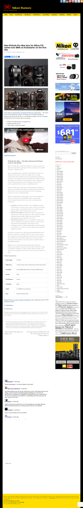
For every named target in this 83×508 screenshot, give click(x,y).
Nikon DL (59, 235)
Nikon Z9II (59, 277)
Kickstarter (28, 312)
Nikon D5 (59, 191)
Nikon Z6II (59, 264)
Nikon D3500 (60, 181)
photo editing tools (59, 321)
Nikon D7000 (60, 212)
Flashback (59, 168)
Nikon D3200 (60, 176)
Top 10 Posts (60, 287)
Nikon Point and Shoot (62, 248)
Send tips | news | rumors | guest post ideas (64, 161)
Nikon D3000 (60, 171)
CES (70, 301)
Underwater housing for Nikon (70, 330)
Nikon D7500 (60, 218)
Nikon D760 (59, 220)
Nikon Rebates (67, 315)
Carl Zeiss (67, 301)
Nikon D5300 (60, 199)
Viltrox (61, 332)
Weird (58, 290)
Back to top (8, 463)
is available (44, 116)
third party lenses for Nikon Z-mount (12, 313)
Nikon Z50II (59, 259)
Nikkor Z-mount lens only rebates (64, 310)
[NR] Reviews (60, 292)
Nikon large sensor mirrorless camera (67, 313)
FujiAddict (62, 14)
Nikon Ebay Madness (61, 236)
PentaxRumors (37, 14)
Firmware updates (66, 306)
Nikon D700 (59, 210)
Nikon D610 (59, 209)
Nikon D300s (60, 173)
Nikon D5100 (60, 196)
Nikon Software (60, 249)
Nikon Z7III (59, 272)
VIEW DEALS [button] (61, 362)
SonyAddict (54, 14)
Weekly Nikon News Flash (62, 288)
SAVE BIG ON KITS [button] (73, 362)
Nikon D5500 (60, 200)
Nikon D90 (59, 230)
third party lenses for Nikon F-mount (40, 312)
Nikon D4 (59, 186)
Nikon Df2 (59, 233)
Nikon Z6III (59, 266)
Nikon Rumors (21, 7)
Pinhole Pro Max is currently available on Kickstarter (17, 300)
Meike (74, 309)
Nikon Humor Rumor (61, 239)
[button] (67, 352)
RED (58, 285)
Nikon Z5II (59, 261)
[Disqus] (26, 399)
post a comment (7, 315)
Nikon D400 (59, 187)
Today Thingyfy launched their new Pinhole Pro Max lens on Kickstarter (22, 112)
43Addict (69, 14)
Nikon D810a (60, 226)
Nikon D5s (59, 204)
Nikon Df (59, 231)
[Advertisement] (26, 31)
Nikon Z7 (59, 267)
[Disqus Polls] (26, 358)
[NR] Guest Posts (69, 333)
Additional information (10, 155)
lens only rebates (67, 309)
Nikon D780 (59, 222)
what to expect (71, 332)
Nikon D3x (59, 184)
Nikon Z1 (59, 251)
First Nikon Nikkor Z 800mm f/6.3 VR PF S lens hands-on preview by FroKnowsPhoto (38, 333)
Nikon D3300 (60, 178)
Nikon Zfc (59, 280)
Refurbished (72, 321)
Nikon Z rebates (60, 320)
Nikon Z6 (59, 262)
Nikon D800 (59, 223)
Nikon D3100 (60, 174)
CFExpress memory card (61, 303)
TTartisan (62, 330)
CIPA (70, 305)
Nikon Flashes (60, 238)
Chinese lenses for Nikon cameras (66, 304)
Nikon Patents (60, 246)
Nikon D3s (59, 182)
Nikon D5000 (60, 194)
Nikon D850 (59, 228)
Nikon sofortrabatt (61, 316)
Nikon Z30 (59, 253)
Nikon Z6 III (68, 317)
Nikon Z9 (59, 275)
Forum (11, 14)
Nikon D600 (59, 207)
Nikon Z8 (59, 274)
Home (6, 14)
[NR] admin (8, 52)
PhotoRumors (18, 14)
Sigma (77, 321)
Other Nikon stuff (61, 283)
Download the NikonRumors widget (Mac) (11, 500)
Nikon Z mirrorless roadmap (71, 318)
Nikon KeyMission (61, 241)
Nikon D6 (59, 205)
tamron (57, 323)
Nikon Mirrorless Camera (62, 244)
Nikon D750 (59, 217)
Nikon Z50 (59, 257)
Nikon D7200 (60, 215)
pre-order (66, 321)
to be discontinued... (68, 329)
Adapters (57, 302)
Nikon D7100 (60, 213)
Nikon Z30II (59, 254)
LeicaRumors (27, 14)
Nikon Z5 (59, 256)
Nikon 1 (59, 169)
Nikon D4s (59, 189)
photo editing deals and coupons (72, 320)
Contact (75, 14)
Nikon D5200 (60, 197)
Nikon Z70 (59, 269)
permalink (29, 313)
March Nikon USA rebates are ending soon (13, 333)
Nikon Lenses (18, 312)
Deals (58, 166)
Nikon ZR (59, 282)
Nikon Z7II (59, 270)
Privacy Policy (52, 497)
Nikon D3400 (60, 179)
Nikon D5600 (60, 202)
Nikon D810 (59, 225)
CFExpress (74, 302)
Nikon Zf (59, 279)
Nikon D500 (59, 192)
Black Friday (62, 302)
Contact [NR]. (21, 502)
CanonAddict (46, 14)
